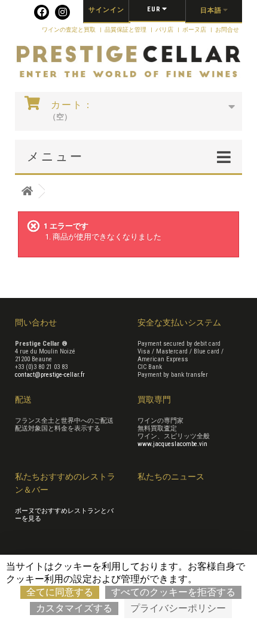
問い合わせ (36, 322)
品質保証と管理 (126, 29)
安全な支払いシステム (179, 322)
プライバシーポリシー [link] (178, 608)
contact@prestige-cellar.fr (50, 375)
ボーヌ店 (194, 29)
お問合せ (227, 29)
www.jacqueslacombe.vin (172, 444)
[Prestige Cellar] (128, 62)
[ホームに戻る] (27, 191)
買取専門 (154, 399)
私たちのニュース (170, 476)
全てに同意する (59, 592)
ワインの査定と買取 (69, 29)
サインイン (106, 10)
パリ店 (165, 29)
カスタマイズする (74, 608)
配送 (23, 399)
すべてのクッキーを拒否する (173, 592)
